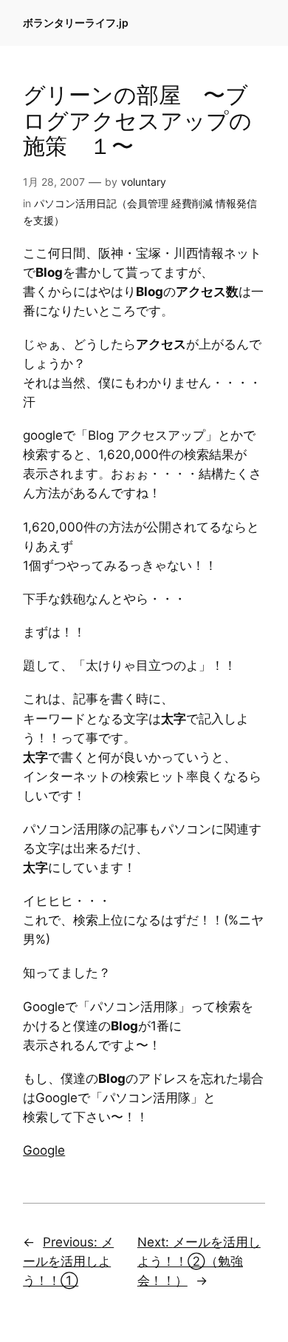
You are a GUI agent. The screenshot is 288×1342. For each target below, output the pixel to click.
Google (44, 1150)
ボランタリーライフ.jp (75, 22)
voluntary (143, 181)
